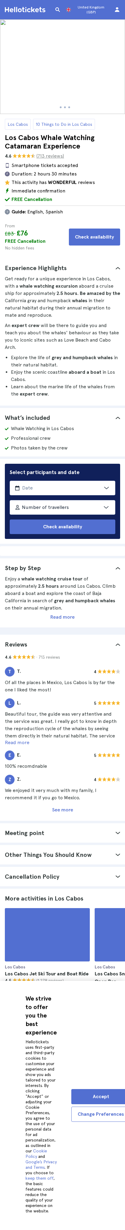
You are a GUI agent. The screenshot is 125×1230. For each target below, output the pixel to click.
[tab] (62, 268)
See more (62, 810)
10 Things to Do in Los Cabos (64, 124)
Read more (62, 617)
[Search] (57, 9)
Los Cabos (18, 124)
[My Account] (117, 9)
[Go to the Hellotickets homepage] (26, 9)
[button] (62, 268)
